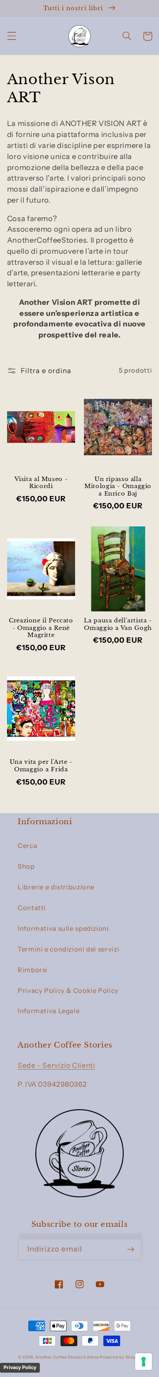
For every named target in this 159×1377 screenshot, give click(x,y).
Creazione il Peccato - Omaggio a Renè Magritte (41, 627)
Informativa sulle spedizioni (63, 929)
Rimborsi (33, 970)
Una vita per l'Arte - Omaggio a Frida (41, 765)
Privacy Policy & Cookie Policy (68, 991)
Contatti (32, 908)
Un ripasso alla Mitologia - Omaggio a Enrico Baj (117, 486)
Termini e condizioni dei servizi (68, 949)
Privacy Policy (20, 1367)
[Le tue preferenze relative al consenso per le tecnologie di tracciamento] (143, 1361)
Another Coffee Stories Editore (66, 1357)
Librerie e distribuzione (56, 887)
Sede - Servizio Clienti (56, 1065)
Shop (26, 866)
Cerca (27, 846)
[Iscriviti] (131, 1249)
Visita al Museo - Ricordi (41, 482)
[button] (11, 36)
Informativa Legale (49, 1011)
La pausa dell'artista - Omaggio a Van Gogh (118, 624)
